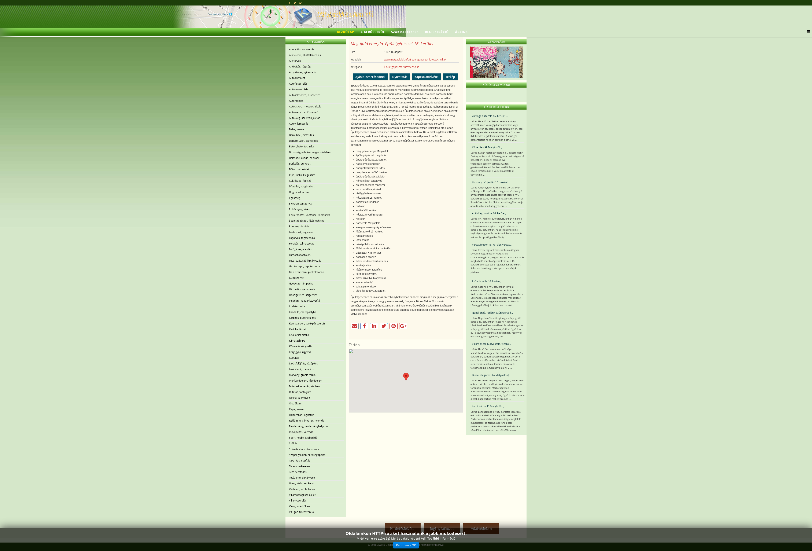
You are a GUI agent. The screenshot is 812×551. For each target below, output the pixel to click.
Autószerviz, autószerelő (303, 112)
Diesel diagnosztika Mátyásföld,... (491, 375)
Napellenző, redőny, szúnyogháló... (492, 312)
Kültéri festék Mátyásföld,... (488, 147)
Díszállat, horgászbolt (301, 186)
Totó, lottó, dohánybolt (302, 477)
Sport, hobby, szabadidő (303, 437)
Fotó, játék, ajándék (300, 249)
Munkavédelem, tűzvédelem (305, 380)
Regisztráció (437, 32)
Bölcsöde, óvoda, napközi (304, 157)
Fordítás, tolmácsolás (301, 243)
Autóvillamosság (299, 123)
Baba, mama (296, 129)
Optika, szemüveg (299, 397)
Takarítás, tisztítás (299, 460)
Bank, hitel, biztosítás (301, 135)
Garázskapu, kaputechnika (304, 266)
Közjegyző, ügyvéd (300, 352)
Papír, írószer (297, 409)
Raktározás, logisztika (301, 414)
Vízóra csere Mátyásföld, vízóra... (491, 343)
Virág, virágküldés (299, 506)
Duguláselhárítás (299, 192)
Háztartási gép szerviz (302, 289)
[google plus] (300, 2)
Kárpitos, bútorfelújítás (302, 317)
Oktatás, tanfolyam (300, 392)
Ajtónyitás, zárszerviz (301, 49)
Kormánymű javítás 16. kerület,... (491, 182)
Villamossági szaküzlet (302, 494)
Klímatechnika (297, 340)
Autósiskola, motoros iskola (305, 106)
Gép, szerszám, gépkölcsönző (306, 272)
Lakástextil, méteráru (301, 369)
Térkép (450, 77)
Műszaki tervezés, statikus (304, 386)
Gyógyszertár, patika (301, 283)
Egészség (294, 197)
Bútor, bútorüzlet (299, 169)
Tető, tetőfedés (298, 472)
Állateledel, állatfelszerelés (305, 55)
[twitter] (295, 2)
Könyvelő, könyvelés (301, 346)
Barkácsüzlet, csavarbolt (303, 140)
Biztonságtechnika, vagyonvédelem (310, 152)
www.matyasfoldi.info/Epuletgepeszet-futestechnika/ (415, 59)
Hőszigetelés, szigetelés (303, 295)
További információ (441, 538)
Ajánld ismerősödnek (370, 77)
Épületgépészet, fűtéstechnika (306, 220)
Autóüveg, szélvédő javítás (304, 118)
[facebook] (290, 2)
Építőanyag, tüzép (299, 209)
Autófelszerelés (298, 83)
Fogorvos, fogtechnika (302, 237)
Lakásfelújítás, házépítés (303, 363)
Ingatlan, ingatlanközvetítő (304, 300)
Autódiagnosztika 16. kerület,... (490, 213)
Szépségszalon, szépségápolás (307, 454)
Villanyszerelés (298, 500)
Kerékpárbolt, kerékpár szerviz (307, 323)
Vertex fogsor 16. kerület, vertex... (492, 244)
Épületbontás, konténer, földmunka (309, 215)
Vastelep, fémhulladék (302, 489)
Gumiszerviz (296, 277)
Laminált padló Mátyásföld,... (489, 406)
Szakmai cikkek (405, 32)
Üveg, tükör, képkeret (301, 483)
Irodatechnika (297, 306)
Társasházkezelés (299, 466)
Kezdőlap (345, 32)
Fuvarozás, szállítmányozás (305, 260)
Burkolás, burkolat (299, 163)
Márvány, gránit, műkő (302, 374)
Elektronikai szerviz (300, 203)
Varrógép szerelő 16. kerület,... (490, 116)
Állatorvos (295, 60)
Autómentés (296, 100)
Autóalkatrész (297, 78)
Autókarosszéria (298, 89)
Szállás (293, 443)
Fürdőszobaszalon (299, 255)
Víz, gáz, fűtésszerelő (301, 512)
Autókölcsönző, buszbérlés (304, 95)
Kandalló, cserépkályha (302, 312)
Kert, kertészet (297, 329)
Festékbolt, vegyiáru (301, 232)
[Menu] (807, 31)
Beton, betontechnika (301, 146)
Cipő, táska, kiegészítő (302, 175)
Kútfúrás (294, 357)
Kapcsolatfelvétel (426, 77)
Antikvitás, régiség (300, 66)
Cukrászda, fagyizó (300, 180)
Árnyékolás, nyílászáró (302, 72)
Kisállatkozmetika (299, 335)
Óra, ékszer (296, 403)
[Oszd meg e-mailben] (355, 326)
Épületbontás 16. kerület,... (487, 281)
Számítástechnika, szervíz (304, 449)
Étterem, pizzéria (299, 226)
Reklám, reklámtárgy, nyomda (306, 420)
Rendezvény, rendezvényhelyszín (308, 426)
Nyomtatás (399, 77)
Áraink (461, 32)
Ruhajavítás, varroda (301, 432)
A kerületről (373, 32)
